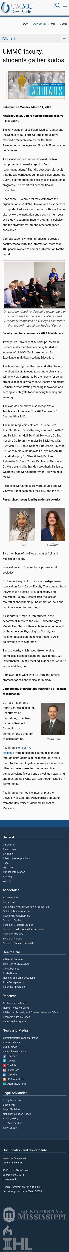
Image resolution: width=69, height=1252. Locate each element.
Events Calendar (12, 1042)
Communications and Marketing (20, 1038)
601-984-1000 (33, 1187)
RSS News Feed (15, 1079)
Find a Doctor (10, 973)
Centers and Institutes (15, 1003)
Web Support (10, 1127)
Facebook (12, 1056)
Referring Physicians (14, 987)
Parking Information (14, 872)
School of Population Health (18, 943)
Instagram (12, 1070)
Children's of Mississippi (16, 964)
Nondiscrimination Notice (17, 1114)
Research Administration (16, 1017)
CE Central (9, 844)
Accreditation (10, 897)
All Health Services (13, 959)
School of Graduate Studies (18, 925)
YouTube (11, 1065)
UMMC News (10, 1047)
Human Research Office (16, 1008)
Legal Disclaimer (12, 1109)
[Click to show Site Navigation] (65, 5)
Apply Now (9, 902)
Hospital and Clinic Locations (19, 978)
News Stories (22, 11)
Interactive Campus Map (16, 858)
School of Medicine (13, 934)
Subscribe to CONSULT (15, 1051)
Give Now (8, 854)
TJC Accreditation (12, 1123)
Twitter (10, 1060)
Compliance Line (12, 1100)
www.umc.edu (10, 1179)
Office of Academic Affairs (17, 911)
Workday (8, 881)
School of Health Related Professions (23, 929)
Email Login (9, 849)
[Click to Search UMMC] (57, 5)
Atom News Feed (16, 1084)
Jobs (5, 863)
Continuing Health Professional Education (26, 906)
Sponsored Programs (14, 1021)
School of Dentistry (13, 920)
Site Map (8, 876)
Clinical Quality (11, 968)
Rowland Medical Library (16, 915)
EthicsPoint (9, 1105)
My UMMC (8, 867)
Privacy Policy (10, 1118)
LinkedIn (11, 1074)
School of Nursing (12, 938)
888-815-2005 (35, 1191)
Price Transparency (13, 982)
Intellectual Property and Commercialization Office (30, 1012)
